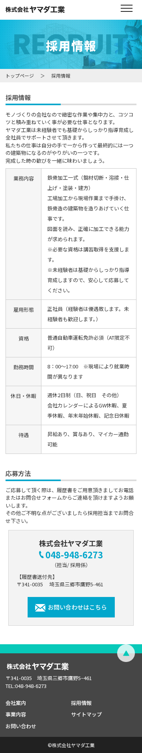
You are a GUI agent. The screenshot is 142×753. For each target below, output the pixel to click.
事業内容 (16, 714)
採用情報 (81, 703)
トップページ (20, 75)
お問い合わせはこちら (77, 607)
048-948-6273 (74, 554)
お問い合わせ (21, 726)
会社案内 (16, 703)
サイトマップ (86, 714)
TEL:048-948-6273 (26, 686)
